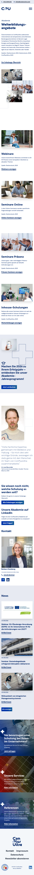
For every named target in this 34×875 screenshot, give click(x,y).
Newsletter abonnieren (17, 858)
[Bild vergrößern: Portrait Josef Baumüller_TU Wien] (12, 423)
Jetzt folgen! (8, 523)
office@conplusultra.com (22, 1)
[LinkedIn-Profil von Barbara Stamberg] (8, 579)
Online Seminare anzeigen (11, 217)
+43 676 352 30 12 (8, 575)
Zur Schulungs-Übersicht (11, 62)
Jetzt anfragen (9, 751)
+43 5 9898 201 (7, 1)
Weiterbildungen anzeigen (11, 322)
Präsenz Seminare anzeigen (11, 272)
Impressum (22, 850)
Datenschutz (17, 854)
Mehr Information (11, 787)
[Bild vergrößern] (17, 292)
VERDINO (18, 868)
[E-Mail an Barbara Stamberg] (3, 579)
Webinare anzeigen (8, 169)
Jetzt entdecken (9, 387)
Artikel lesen (6, 632)
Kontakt (10, 850)
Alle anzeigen (7, 709)
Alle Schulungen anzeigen (13, 502)
